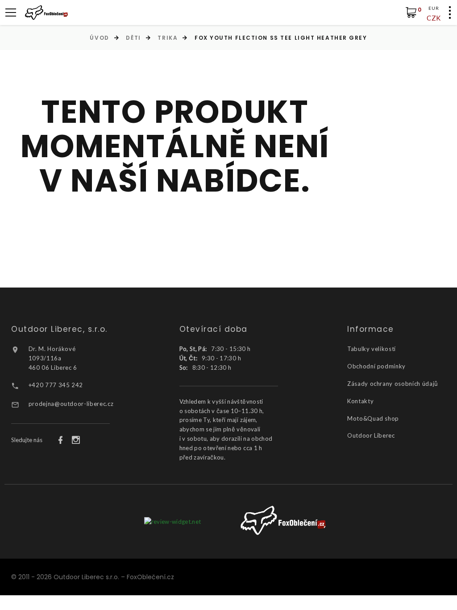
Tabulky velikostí (371, 348)
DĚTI (133, 38)
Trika (168, 38)
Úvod (99, 38)
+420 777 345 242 (56, 385)
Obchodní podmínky (376, 366)
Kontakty (360, 401)
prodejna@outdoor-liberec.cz (71, 403)
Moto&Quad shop (373, 418)
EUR (433, 8)
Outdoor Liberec (371, 435)
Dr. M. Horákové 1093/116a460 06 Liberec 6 (53, 358)
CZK (434, 18)
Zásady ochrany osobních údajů (392, 383)
